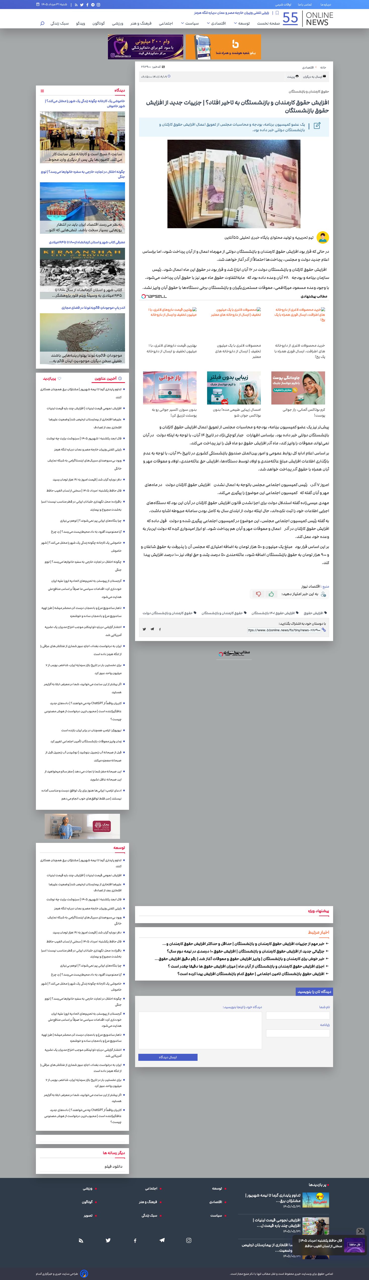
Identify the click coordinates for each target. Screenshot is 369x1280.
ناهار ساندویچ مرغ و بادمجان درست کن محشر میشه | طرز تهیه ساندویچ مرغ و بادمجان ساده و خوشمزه (189, 581)
